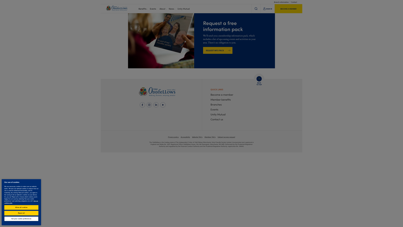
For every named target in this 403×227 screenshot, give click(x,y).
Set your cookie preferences (21, 219)
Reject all (21, 213)
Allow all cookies (21, 207)
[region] (21, 202)
